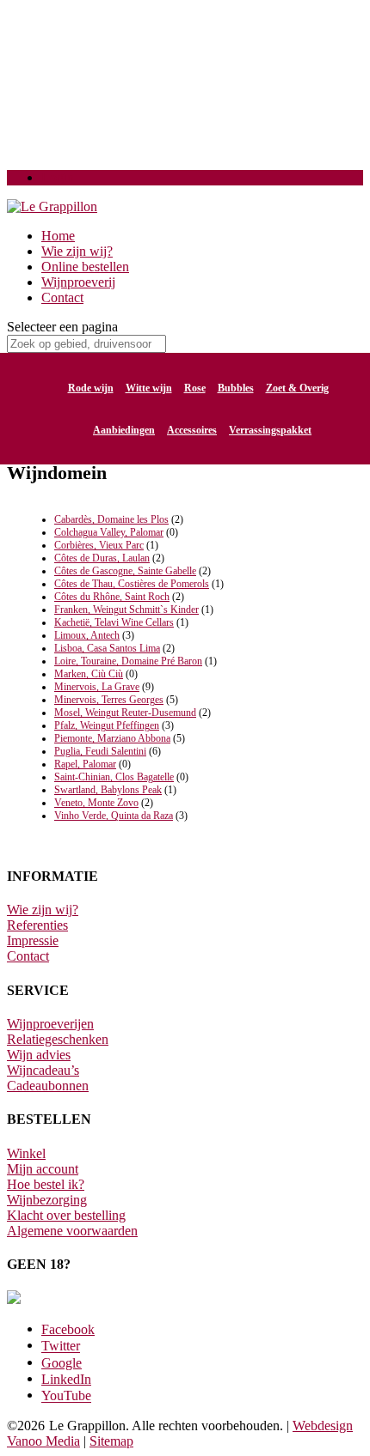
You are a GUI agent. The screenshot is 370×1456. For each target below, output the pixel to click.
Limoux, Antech (87, 635)
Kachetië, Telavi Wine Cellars (114, 622)
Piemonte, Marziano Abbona (112, 738)
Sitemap (111, 1441)
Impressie (33, 940)
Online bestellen (85, 266)
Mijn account (42, 1169)
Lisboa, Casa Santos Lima (107, 648)
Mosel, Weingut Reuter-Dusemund (125, 713)
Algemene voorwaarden (72, 1230)
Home (58, 235)
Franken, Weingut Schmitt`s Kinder (126, 610)
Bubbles (236, 388)
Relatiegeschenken (57, 1039)
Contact (62, 297)
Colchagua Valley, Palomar (108, 532)
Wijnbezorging (47, 1199)
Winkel (26, 1153)
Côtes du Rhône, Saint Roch (112, 597)
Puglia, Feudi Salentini (100, 751)
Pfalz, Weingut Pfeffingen (106, 725)
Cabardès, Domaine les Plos (111, 519)
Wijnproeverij (78, 282)
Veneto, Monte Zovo (96, 803)
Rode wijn (91, 388)
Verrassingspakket (270, 430)
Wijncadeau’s (43, 1070)
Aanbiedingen (124, 430)
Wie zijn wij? (77, 251)
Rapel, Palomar (85, 764)
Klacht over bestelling (66, 1215)
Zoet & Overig (297, 388)
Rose (195, 388)
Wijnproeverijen (50, 1023)
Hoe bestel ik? (45, 1184)
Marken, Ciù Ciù (88, 674)
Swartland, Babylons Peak (108, 790)
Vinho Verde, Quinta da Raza (113, 816)
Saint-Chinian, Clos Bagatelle (114, 777)
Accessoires (192, 430)
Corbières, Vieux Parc (99, 545)
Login (57, 177)
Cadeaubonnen (48, 1085)
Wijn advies (39, 1054)
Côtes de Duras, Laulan (102, 558)
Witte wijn (149, 388)
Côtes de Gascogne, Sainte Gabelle (125, 571)
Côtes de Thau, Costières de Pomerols (131, 584)
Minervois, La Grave (96, 687)
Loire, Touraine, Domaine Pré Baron (128, 661)
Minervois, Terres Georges (108, 700)
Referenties (37, 925)
